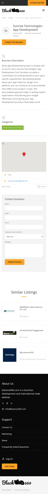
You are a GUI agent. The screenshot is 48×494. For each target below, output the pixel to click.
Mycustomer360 (27, 352)
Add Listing (9, 466)
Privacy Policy (6, 490)
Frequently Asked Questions (15, 446)
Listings (10, 18)
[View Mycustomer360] (9, 355)
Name (7, 204)
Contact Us (7, 427)
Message (8, 242)
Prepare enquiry (14, 262)
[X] (3, 403)
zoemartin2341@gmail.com (18, 181)
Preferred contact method (13, 232)
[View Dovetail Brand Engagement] (9, 333)
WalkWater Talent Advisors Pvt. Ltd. (31, 308)
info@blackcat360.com (15, 409)
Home (4, 18)
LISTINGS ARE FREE (37, 3)
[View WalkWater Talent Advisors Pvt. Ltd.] (9, 310)
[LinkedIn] (11, 403)
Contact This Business (14, 42)
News (4, 440)
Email (7, 213)
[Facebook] (7, 403)
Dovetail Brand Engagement (31, 330)
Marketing (7, 433)
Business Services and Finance (12, 128)
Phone (7, 223)
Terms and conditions (22, 490)
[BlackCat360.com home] (13, 10)
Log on (9, 458)
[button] (24, 154)
